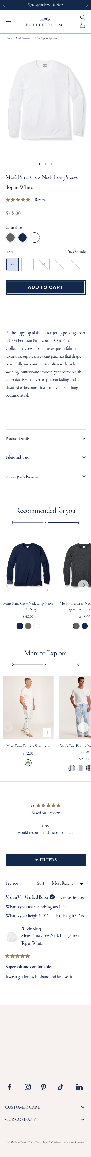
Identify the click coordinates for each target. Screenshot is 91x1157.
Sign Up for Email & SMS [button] (45, 4)
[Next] (83, 585)
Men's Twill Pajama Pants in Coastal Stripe (72, 768)
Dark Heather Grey (10, 237)
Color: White (14, 227)
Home (9, 38)
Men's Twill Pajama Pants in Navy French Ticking (80, 768)
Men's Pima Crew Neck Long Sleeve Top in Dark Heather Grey (28, 626)
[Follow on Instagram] (29, 1087)
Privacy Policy (34, 1142)
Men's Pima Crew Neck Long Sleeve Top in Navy (20, 626)
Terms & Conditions (52, 1142)
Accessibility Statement (73, 1142)
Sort (41, 883)
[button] (26, 200)
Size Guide (77, 252)
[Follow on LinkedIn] (79, 1087)
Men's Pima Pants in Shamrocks (28, 746)
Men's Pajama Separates (46, 38)
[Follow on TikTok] (62, 1087)
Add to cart (46, 287)
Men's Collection (23, 38)
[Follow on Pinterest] (46, 1087)
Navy (22, 237)
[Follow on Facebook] (13, 1087)
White (35, 237)
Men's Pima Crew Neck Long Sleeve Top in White (37, 626)
